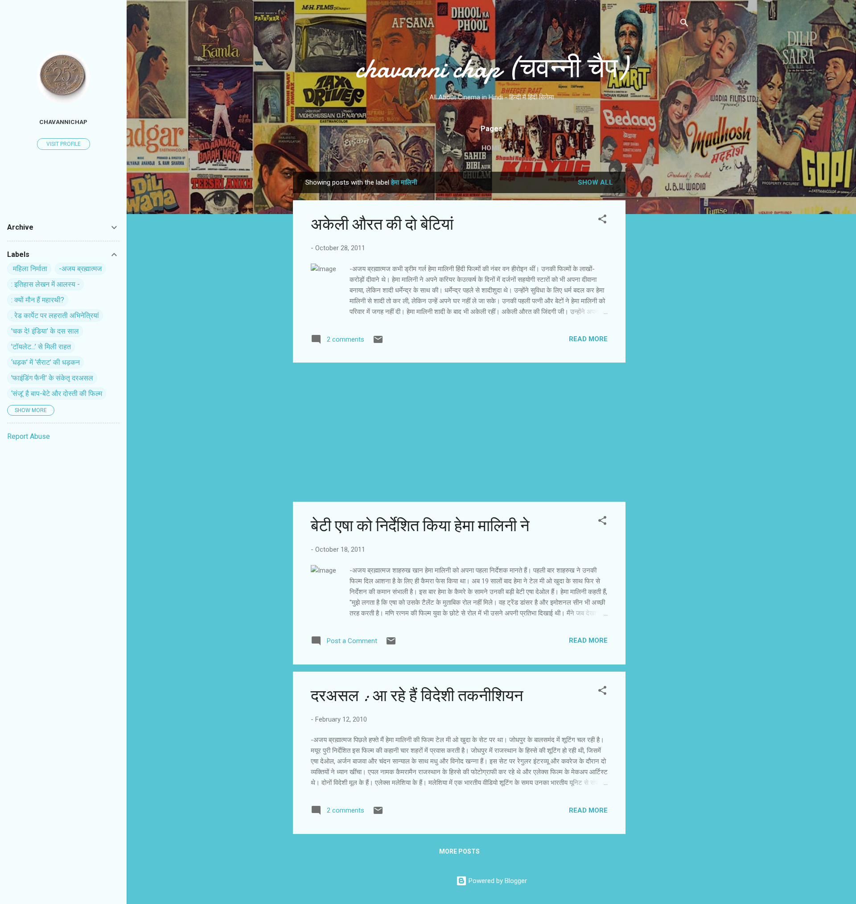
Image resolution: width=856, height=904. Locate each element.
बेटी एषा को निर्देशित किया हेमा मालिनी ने (420, 526)
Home (491, 148)
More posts (459, 851)
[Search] (684, 24)
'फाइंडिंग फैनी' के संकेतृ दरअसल (52, 378)
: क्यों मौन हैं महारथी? (37, 300)
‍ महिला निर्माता (29, 268)
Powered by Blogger (497, 881)
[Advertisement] (661, 305)
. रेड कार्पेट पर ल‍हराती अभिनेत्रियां (55, 315)
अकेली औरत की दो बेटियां (382, 224)
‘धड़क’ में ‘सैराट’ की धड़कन (45, 362)
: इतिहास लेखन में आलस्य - (45, 284)
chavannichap (63, 121)
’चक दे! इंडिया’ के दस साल (45, 331)
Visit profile (63, 144)
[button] (602, 220)
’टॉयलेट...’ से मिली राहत (41, 347)
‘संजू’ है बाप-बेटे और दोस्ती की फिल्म (56, 393)
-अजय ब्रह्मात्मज (80, 268)
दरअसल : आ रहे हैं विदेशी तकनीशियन (417, 696)
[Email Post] (378, 342)
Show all (595, 182)
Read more (588, 339)
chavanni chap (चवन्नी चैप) (491, 68)
